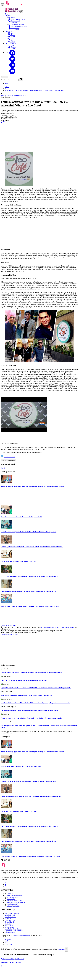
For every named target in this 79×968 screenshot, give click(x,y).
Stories (12, 36)
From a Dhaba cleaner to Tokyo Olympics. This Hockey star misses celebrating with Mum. (30, 606)
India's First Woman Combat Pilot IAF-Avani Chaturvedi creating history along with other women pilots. (35, 703)
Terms (6, 942)
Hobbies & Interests (14, 900)
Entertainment (15, 21)
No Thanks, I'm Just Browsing (11, 962)
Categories (8, 16)
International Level (10, 920)
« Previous (4, 625)
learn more (61, 949)
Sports (12, 17)
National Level (9, 922)
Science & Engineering (17, 19)
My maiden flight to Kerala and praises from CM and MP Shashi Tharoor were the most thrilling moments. (36, 688)
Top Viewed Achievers (12, 913)
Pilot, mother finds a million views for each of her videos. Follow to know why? (26, 695)
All (11, 33)
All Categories (14, 29)
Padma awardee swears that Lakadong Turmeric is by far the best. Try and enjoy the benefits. (31, 718)
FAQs (6, 941)
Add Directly (20, 959)
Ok (66, 949)
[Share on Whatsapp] (4, 122)
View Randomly (10, 932)
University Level (10, 927)
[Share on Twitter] (2, 122)
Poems (12, 35)
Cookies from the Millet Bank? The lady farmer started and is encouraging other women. (30, 710)
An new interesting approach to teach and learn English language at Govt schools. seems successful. (33, 486)
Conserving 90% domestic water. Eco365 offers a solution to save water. (24, 680)
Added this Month (10, 917)
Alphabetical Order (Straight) (13, 929)
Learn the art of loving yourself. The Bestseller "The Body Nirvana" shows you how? (28, 532)
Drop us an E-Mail (8, 959)
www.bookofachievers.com (21, 936)
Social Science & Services (18, 26)
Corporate (13, 22)
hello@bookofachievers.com (50, 627)
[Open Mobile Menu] (2, 4)
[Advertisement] (39, 136)
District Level (9, 925)
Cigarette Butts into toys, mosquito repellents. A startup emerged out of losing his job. (28, 591)
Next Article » (12, 625)
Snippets (8, 31)
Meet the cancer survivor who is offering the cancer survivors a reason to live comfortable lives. (32, 672)
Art (11, 40)
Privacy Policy (9, 944)
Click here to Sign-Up (67, 627)
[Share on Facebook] (3, 122)
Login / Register (10, 43)
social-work (20, 95)
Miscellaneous (14, 28)
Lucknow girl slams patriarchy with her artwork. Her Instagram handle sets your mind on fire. (32, 547)
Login (12, 45)
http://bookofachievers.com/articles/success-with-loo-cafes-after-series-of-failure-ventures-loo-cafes (34, 90)
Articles (7, 87)
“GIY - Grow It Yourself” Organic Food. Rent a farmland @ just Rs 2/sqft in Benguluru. (29, 576)
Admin (12, 49)
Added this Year (9, 918)
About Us (8, 939)
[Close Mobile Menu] (21, 11)
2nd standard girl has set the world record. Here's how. (19, 561)
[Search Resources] (21, 79)
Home (6, 14)
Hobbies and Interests (17, 24)
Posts (12, 38)
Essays (12, 42)
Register (13, 47)
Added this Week (10, 915)
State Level (8, 924)
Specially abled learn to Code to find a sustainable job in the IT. (21, 517)
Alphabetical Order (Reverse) (14, 931)
